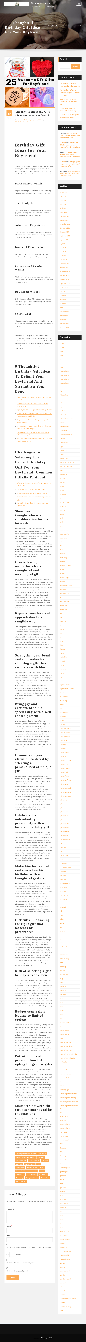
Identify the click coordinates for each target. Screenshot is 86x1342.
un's (61, 1227)
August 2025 (64, 240)
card (61, 518)
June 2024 (63, 295)
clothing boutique (66, 585)
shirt (61, 1144)
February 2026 (64, 216)
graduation (63, 863)
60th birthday (64, 379)
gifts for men (64, 816)
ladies (61, 919)
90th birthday (64, 427)
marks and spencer (66, 947)
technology (19, 1178)
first (61, 709)
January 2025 (64, 268)
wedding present (65, 1279)
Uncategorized (64, 1231)
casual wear (63, 538)
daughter (63, 621)
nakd (61, 983)
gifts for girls (64, 784)
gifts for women (65, 840)
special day (33, 1171)
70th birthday (64, 395)
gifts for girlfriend (65, 780)
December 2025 (65, 224)
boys (61, 498)
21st (61, 363)
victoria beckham (65, 1251)
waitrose (62, 1263)
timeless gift (44, 1178)
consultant (63, 605)
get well (62, 725)
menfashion (64, 955)
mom (61, 963)
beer (61, 470)
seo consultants (65, 1128)
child (61, 550)
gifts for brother (65, 764)
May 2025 (63, 252)
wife (61, 1287)
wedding (62, 1275)
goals (61, 859)
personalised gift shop (67, 1046)
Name (9, 1226)
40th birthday (64, 371)
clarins (62, 570)
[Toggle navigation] (79, 4)
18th (61, 355)
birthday (28, 120)
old (61, 1018)
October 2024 (64, 280)
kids (61, 911)
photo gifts (63, 1062)
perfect (42, 1167)
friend (62, 720)
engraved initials (29, 1164)
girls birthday (64, 856)
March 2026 (63, 212)
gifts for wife (64, 836)
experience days (65, 685)
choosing (45, 1160)
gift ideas (40, 120)
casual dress (64, 530)
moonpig (63, 967)
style (61, 1184)
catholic (62, 542)
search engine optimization (69, 1102)
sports (42, 1171)
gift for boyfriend (65, 728)
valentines (63, 1247)
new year (63, 990)
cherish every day (34, 1160)
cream (62, 613)
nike (61, 1002)
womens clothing (65, 1307)
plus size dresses (65, 1074)
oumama (19, 120)
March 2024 (63, 307)
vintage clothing (65, 1255)
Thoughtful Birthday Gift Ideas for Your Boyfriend (64, 26)
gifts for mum (64, 828)
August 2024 (64, 288)
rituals (62, 1082)
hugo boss (63, 887)
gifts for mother (65, 824)
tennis (62, 1195)
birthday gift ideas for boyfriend (25, 1157)
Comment (10, 1209)
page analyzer (64, 1034)
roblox (62, 1086)
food (38, 1164)
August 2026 (64, 192)
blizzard (62, 482)
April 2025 (63, 256)
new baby (63, 987)
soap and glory (65, 1168)
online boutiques (65, 1022)
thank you (63, 1199)
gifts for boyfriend (20, 122)
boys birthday (64, 502)
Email (9, 1235)
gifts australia (64, 752)
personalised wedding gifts (68, 1054)
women (62, 1295)
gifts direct (63, 756)
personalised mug (66, 1050)
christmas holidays (66, 566)
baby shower (64, 458)
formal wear (64, 713)
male (61, 943)
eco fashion (63, 657)
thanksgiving (64, 1203)
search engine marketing (68, 1098)
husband (63, 891)
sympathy (63, 1188)
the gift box (63, 1207)
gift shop (63, 748)
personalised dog (65, 1042)
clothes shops (64, 578)
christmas (63, 562)
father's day (64, 697)
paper (62, 1038)
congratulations (65, 601)
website (62, 1267)
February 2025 (64, 264)
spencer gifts (64, 1172)
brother (62, 510)
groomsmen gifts (65, 867)
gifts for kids (64, 812)
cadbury (62, 514)
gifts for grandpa (65, 796)
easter (62, 653)
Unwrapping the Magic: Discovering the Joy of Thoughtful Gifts (70, 164)
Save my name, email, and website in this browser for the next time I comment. (29, 1247)
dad (61, 617)
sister (61, 1152)
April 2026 (63, 208)
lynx (61, 939)
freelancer (63, 716)
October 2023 (64, 327)
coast (61, 597)
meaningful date (32, 1167)
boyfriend (34, 120)
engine (62, 677)
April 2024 (63, 303)
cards (61, 522)
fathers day (63, 701)
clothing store (64, 589)
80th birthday (64, 415)
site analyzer (64, 1156)
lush (61, 935)
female (62, 705)
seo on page (64, 1136)
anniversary (64, 443)
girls (61, 852)
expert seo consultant (67, 689)
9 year (62, 423)
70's (61, 387)
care (61, 526)
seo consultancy (65, 1124)
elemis (62, 665)
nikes (61, 1006)
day (61, 625)
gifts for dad (64, 772)
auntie (62, 454)
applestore (63, 451)
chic (61, 546)
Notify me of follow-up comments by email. (20, 1263)
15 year (62, 347)
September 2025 (65, 236)
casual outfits (64, 534)
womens (62, 1303)
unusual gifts (64, 1235)
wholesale (63, 1283)
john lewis (63, 907)
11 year (62, 343)
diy (61, 633)
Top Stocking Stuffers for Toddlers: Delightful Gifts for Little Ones (70, 92)
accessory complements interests (26, 1153)
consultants (64, 609)
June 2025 (63, 248)
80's (61, 403)
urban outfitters (65, 1239)
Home (63, 23)
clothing (62, 582)
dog (61, 637)
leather (62, 923)
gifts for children (65, 768)
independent (64, 895)
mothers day (64, 975)
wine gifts (63, 1291)
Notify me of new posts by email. (17, 1271)
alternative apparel (66, 435)
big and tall (63, 474)
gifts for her (63, 800)
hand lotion (63, 879)
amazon (62, 439)
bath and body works (67, 462)
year (61, 1311)
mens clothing (64, 959)
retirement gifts (65, 1078)
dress (61, 645)
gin (61, 844)
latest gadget (20, 1167)
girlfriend (63, 847)
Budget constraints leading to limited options (32, 493)
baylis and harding (66, 466)
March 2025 (63, 260)
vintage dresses (65, 1259)
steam (62, 1180)
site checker (64, 1160)
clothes (62, 574)
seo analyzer (64, 1116)
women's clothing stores (68, 1299)
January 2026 (64, 220)
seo (61, 1112)
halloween (63, 875)
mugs (61, 979)
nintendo (63, 1010)
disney (62, 629)
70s (61, 391)
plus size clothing (65, 1070)
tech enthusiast (31, 1174)
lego (61, 927)
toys (61, 1219)
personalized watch (22, 1171)
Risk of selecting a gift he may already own (31, 489)
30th (61, 367)
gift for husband (65, 736)
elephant (63, 669)
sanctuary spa (64, 1090)
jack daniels (63, 899)
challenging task (21, 1160)
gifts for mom (64, 820)
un (60, 1223)
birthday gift (42, 1153)
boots (62, 486)
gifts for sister (64, 832)
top (61, 1211)
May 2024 (63, 299)
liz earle (62, 931)
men (28, 122)
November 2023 (65, 323)
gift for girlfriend (65, 732)
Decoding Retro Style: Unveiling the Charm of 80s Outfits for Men (70, 135)
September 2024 (65, 284)
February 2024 (64, 311)
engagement (64, 673)
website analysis (65, 1271)
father (62, 693)
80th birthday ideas (66, 419)
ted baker (63, 1192)
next (61, 998)
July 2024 (63, 291)
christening (63, 558)
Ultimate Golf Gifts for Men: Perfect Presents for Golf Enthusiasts (70, 145)
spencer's (63, 1176)
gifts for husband (65, 808)
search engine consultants (68, 1094)
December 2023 (65, 319)
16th (61, 351)
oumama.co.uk (40, 3)
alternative (63, 431)
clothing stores (65, 593)
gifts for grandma (65, 792)
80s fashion (63, 411)
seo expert (63, 1132)
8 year (62, 399)
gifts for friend (64, 776)
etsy (61, 681)
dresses (62, 649)
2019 (61, 359)
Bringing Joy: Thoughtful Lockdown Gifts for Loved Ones (68, 101)
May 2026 (63, 204)
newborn (63, 994)
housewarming (65, 883)
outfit (61, 1026)
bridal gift (63, 506)
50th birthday (64, 375)
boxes (62, 490)
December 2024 (65, 272)
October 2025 (64, 232)
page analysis (64, 1030)
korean (62, 915)
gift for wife (63, 740)
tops (61, 1215)
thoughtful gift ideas (32, 1178)
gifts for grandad (65, 788)
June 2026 (63, 200)
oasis (61, 1014)
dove (61, 641)
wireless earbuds (21, 1181)
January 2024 (64, 315)
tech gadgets (42, 1174)
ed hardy (63, 661)
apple (61, 447)
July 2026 (63, 196)
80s (61, 407)
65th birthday (64, 383)
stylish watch (20, 1174)
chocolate (63, 554)
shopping (63, 1148)
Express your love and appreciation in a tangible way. (34, 410)
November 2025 (65, 228)
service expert (64, 1140)
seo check (63, 1120)
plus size (62, 1066)
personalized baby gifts (67, 1058)
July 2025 (63, 244)
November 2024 (65, 276)
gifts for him (64, 804)
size (61, 1164)
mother (62, 971)
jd (60, 903)
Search (64, 59)
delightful (19, 1164)
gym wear (63, 871)
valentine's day (65, 1243)
